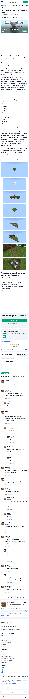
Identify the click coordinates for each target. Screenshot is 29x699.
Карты (8, 5)
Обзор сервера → (5, 615)
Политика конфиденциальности (21, 676)
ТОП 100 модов (5, 636)
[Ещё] (12, 387)
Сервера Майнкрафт (6, 642)
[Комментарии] (11, 697)
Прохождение (5, 341)
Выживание (12, 341)
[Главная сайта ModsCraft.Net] (14, 2)
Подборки (3, 644)
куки (13, 692)
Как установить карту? (7, 656)
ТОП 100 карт (4, 638)
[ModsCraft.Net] (6, 623)
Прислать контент (5, 652)
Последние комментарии (7, 640)
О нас (3, 676)
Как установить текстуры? (7, 658)
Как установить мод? (6, 654)
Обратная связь (9, 676)
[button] (2, 2)
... (20, 17)
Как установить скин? (6, 660)
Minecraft (3, 683)
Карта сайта (4, 662)
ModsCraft (3, 5)
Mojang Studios (15, 683)
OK (25, 692)
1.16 (4, 336)
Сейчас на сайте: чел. (10, 626)
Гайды (3, 646)
